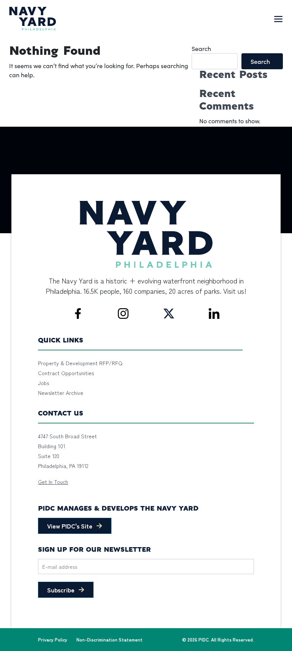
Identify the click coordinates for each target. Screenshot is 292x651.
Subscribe (61, 589)
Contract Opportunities (66, 373)
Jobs (43, 383)
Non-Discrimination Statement (109, 639)
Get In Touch (53, 481)
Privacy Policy (52, 639)
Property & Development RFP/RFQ (80, 363)
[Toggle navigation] (278, 18)
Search (201, 49)
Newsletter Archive (60, 392)
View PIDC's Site (69, 525)
